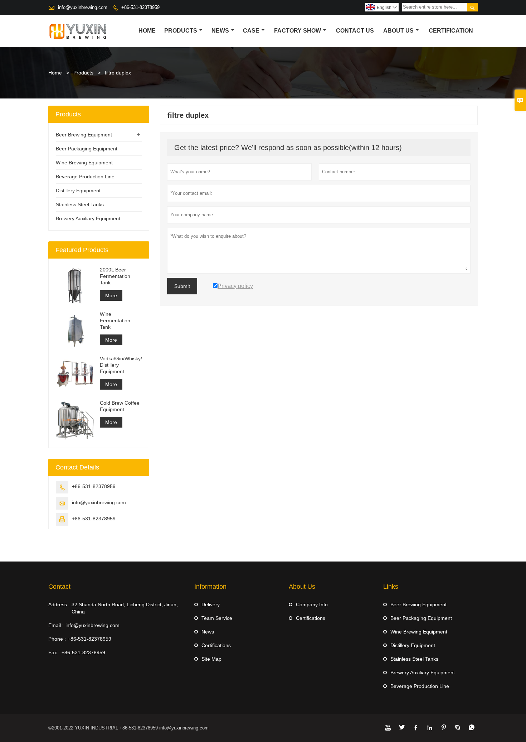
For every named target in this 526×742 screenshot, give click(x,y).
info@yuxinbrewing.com (82, 7)
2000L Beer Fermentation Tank (115, 276)
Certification (451, 31)
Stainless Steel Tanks (80, 204)
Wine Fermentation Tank (115, 320)
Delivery (210, 604)
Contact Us (355, 31)
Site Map (211, 659)
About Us (398, 31)
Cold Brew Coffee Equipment (120, 406)
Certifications (216, 645)
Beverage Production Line (85, 176)
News (220, 31)
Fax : (54, 652)
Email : (56, 625)
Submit (182, 286)
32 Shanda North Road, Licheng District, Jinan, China (125, 608)
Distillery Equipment (78, 190)
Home (147, 31)
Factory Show (297, 31)
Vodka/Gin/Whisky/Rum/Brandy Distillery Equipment (121, 365)
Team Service (216, 618)
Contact (59, 586)
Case (251, 31)
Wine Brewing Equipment (84, 162)
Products (180, 31)
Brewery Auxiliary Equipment (88, 218)
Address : (59, 604)
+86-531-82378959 (140, 7)
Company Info (312, 604)
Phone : (57, 639)
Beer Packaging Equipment (86, 148)
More (111, 295)
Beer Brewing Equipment (84, 135)
